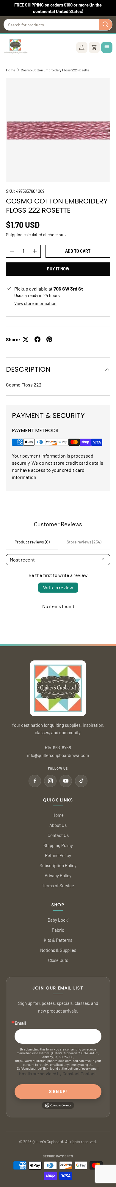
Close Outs (58, 960)
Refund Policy (58, 855)
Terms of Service (58, 885)
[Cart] (94, 47)
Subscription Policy (58, 865)
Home (10, 70)
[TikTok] (81, 781)
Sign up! (58, 1091)
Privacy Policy (58, 875)
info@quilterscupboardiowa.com (58, 755)
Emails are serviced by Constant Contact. (58, 1073)
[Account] (81, 47)
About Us (58, 825)
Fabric (58, 930)
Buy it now (58, 268)
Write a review (58, 587)
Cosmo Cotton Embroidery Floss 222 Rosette (55, 70)
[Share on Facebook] (37, 339)
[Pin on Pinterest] (49, 339)
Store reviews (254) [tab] (84, 541)
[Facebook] (35, 781)
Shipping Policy (58, 845)
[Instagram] (50, 781)
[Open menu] (106, 47)
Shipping (14, 234)
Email (20, 1023)
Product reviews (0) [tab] (32, 541)
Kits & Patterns (58, 940)
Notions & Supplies (58, 950)
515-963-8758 (58, 747)
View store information (35, 303)
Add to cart (77, 251)
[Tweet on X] (26, 339)
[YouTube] (65, 781)
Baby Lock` (58, 920)
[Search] (105, 25)
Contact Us (58, 835)
